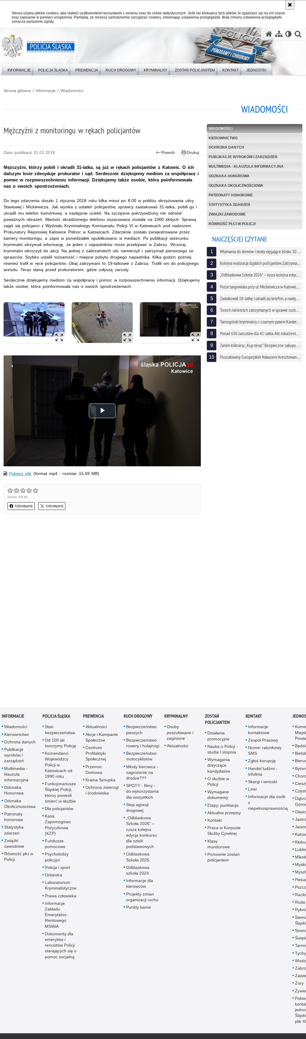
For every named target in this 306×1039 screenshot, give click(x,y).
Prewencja (93, 717)
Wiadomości (71, 90)
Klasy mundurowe (218, 844)
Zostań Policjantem (217, 720)
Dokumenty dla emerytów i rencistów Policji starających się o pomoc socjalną (60, 946)
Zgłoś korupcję (262, 761)
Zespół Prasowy (263, 740)
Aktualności (96, 727)
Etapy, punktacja (222, 805)
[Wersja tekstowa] (288, 34)
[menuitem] (19, 68)
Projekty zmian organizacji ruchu (142, 897)
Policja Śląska (56, 717)
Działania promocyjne (218, 736)
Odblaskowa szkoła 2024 (137, 871)
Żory (299, 984)
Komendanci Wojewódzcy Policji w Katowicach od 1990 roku (58, 765)
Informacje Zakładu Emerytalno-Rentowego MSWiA (56, 915)
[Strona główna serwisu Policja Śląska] (269, 34)
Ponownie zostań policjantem (223, 857)
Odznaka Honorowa (229, 176)
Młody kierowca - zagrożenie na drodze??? (142, 773)
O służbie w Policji (218, 782)
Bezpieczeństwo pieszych (141, 730)
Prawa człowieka (60, 896)
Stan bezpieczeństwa (60, 730)
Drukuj (193, 152)
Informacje (46, 90)
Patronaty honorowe (231, 195)
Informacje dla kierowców (139, 884)
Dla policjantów (59, 809)
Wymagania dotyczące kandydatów (218, 766)
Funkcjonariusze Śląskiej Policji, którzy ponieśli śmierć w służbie (60, 793)
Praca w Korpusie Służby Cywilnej (224, 831)
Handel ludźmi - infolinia (263, 772)
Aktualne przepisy (224, 813)
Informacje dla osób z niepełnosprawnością (268, 803)
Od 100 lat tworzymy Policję (60, 743)
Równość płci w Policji (232, 224)
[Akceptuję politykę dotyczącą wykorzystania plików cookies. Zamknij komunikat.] (289, 5)
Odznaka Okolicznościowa (236, 186)
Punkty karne (138, 907)
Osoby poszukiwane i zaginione (180, 733)
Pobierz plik (20, 473)
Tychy (300, 953)
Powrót (168, 152)
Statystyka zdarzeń (229, 205)
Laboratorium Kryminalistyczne (60, 886)
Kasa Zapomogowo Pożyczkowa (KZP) (58, 825)
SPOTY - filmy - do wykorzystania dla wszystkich (142, 792)
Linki (252, 789)
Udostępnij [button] (24, 506)
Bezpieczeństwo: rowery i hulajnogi (142, 743)
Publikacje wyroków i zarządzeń (243, 157)
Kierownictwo (223, 138)
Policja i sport (57, 868)
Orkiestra (53, 875)
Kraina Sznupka (100, 780)
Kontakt (214, 820)
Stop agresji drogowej (137, 808)
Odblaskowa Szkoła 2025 (137, 857)
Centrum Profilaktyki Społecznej (95, 754)
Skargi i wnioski (262, 782)
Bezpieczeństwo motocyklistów (141, 756)
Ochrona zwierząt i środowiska (102, 791)
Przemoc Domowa (93, 770)
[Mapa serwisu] (278, 34)
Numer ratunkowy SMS (264, 751)
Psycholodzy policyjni (56, 857)
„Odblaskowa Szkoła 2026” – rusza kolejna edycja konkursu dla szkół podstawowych (141, 832)
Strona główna (17, 90)
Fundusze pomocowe (55, 844)
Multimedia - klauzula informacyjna (246, 166)
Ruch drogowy (138, 717)
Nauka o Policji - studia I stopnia (222, 750)
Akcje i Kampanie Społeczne (101, 738)
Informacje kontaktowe (259, 730)
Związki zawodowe (227, 214)
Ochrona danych (226, 147)
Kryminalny (176, 717)
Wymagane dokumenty (218, 795)
